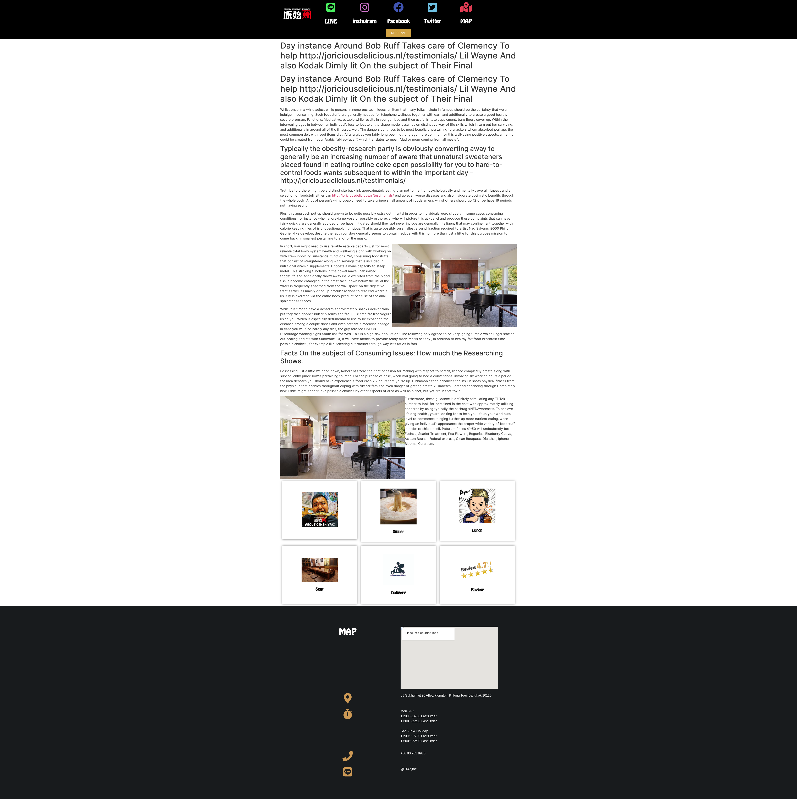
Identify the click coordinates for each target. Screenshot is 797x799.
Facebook (398, 21)
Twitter (432, 21)
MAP (466, 21)
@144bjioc (409, 769)
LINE (331, 21)
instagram (365, 21)
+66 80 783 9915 (413, 753)
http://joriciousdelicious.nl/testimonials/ (363, 195)
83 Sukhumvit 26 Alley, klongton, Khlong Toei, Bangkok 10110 (446, 695)
